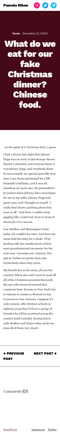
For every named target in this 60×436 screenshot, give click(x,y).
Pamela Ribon (15, 5)
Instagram (38, 429)
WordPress (10, 429)
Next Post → (45, 353)
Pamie (16, 33)
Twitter (52, 429)
